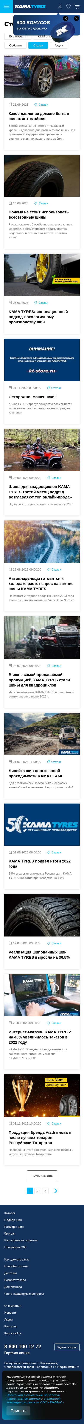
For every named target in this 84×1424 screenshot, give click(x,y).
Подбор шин (13, 1220)
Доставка (10, 1273)
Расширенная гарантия (20, 1240)
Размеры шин (14, 1226)
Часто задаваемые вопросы (24, 1293)
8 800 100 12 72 (22, 1346)
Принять (18, 1411)
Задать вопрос (67, 1347)
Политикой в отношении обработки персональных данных (33, 1396)
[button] (65, 18)
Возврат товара (15, 1280)
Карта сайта (12, 1333)
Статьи (38, 45)
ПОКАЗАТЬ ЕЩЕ (42, 1175)
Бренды (9, 1233)
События (15, 45)
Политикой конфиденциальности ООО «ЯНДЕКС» (35, 1400)
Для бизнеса (13, 1286)
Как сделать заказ (16, 1259)
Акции (59, 45)
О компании (12, 1305)
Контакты (10, 1326)
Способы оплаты (16, 1266)
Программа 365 (15, 1247)
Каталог (9, 1213)
